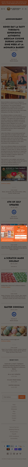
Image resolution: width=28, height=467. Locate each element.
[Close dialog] (26, 226)
